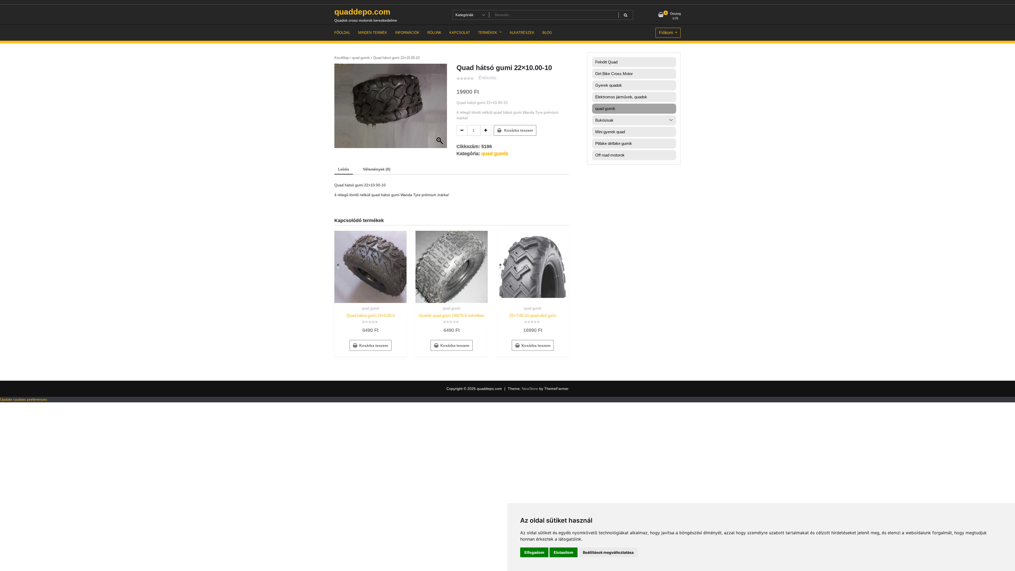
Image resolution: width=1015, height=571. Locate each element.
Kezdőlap (341, 58)
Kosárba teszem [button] (373, 345)
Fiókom (666, 32)
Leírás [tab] (343, 169)
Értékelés (487, 78)
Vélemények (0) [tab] (376, 169)
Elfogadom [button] (534, 552)
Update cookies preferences (23, 399)
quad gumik (361, 58)
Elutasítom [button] (563, 552)
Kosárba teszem (518, 130)
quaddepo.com (362, 11)
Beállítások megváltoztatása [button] (608, 552)
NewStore (530, 388)
